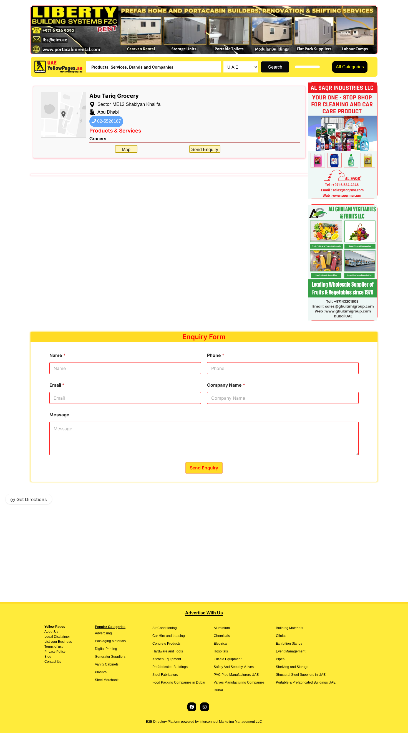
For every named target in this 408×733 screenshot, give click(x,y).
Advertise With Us (204, 613)
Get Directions (31, 499)
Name (57, 355)
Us (55, 632)
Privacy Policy (55, 652)
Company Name (226, 385)
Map (126, 149)
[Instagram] (204, 706)
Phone (215, 355)
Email (56, 385)
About (48, 632)
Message (59, 414)
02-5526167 (108, 121)
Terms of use (54, 647)
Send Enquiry (204, 149)
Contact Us (52, 662)
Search (275, 67)
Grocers (97, 138)
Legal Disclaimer (57, 637)
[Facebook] (191, 706)
